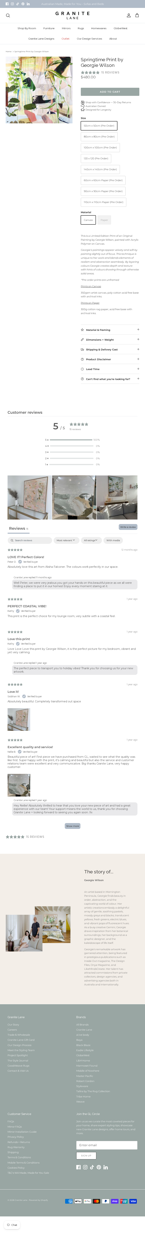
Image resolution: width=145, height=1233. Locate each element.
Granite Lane (84, 1029)
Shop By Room (27, 28)
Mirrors (66, 28)
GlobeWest (120, 28)
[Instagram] (12, 3)
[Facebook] (7, 3)
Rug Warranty (16, 1147)
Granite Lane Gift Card (21, 1039)
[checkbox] (113, 540)
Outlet (65, 38)
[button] (72, 440)
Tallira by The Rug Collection (93, 1091)
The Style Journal (18, 1060)
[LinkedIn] (28, 3)
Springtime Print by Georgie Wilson (31, 51)
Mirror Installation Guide (22, 1131)
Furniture (49, 28)
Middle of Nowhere (87, 1070)
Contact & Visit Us (18, 1070)
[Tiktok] (17, 3)
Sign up (86, 1155)
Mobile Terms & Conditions (23, 1162)
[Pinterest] (23, 3)
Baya (79, 1039)
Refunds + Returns (19, 1142)
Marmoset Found (86, 1065)
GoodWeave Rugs (18, 1065)
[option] (39, 90)
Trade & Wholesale (19, 1034)
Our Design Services (89, 38)
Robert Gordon (85, 1081)
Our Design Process (19, 1045)
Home (9, 51)
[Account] (128, 15)
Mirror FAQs (15, 1126)
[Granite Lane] (72, 15)
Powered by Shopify (38, 1200)
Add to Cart (110, 91)
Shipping (13, 1152)
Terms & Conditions (19, 1157)
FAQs (11, 1121)
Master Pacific (84, 1075)
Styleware (82, 1086)
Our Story (13, 1024)
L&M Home (83, 1060)
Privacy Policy (16, 1136)
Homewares (98, 28)
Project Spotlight (18, 1055)
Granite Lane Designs (41, 38)
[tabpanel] (72, 685)
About (113, 38)
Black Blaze (83, 1045)
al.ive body (82, 1034)
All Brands (82, 1024)
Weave (80, 1101)
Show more (72, 826)
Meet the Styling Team (21, 1050)
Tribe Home (83, 1096)
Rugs (81, 28)
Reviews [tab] (18, 528)
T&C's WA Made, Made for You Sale (28, 1172)
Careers (12, 1029)
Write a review (128, 527)
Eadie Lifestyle (85, 1050)
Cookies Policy (16, 1167)
